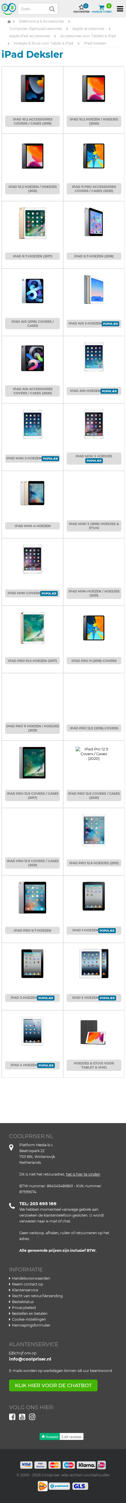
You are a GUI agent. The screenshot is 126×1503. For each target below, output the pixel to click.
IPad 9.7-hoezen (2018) (94, 256)
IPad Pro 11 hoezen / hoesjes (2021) (32, 728)
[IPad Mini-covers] (32, 556)
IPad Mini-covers (24, 593)
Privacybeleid (24, 1307)
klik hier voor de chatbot (53, 1385)
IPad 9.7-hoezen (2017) (32, 256)
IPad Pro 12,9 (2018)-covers (94, 728)
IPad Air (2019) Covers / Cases (32, 324)
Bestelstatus (23, 1302)
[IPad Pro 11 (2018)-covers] (94, 625)
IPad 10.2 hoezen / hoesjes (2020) (94, 121)
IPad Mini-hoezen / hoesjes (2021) (94, 593)
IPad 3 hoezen (85, 998)
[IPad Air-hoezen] (94, 353)
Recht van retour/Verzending (37, 1296)
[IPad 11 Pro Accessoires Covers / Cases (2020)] (94, 153)
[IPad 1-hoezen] (94, 893)
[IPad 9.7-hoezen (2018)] (94, 219)
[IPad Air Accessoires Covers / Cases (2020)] (32, 355)
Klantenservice (25, 1290)
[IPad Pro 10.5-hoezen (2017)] (32, 625)
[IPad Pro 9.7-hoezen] (32, 895)
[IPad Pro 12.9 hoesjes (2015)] (94, 827)
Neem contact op (27, 1284)
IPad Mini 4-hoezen (33, 526)
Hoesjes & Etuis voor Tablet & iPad (94, 1065)
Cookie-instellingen (29, 1319)
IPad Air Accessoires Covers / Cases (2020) (32, 391)
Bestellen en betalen (29, 1313)
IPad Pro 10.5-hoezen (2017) (32, 661)
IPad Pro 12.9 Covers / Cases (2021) (33, 863)
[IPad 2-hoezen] (32, 960)
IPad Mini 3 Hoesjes (94, 456)
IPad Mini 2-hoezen (24, 458)
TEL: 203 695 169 (38, 1203)
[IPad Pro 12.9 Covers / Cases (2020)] (94, 751)
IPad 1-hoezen (85, 930)
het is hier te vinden (83, 1174)
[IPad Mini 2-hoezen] (32, 421)
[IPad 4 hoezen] (32, 1028)
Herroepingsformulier (31, 1325)
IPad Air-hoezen (85, 391)
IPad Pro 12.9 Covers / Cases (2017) (33, 796)
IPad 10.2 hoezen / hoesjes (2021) (32, 189)
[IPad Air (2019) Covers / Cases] (32, 288)
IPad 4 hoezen (24, 1065)
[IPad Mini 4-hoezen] (32, 490)
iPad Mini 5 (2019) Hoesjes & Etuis (94, 526)
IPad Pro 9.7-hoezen (32, 930)
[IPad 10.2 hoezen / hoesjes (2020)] (94, 86)
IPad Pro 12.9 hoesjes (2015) (94, 863)
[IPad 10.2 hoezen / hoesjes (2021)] (32, 153)
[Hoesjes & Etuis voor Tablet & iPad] (94, 1030)
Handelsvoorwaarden (31, 1278)
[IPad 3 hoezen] (94, 960)
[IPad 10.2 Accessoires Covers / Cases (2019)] (32, 86)
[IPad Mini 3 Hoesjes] (94, 421)
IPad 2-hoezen (24, 998)
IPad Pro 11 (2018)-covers (94, 661)
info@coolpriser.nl (30, 1359)
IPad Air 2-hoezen (85, 323)
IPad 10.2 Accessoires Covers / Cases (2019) (32, 121)
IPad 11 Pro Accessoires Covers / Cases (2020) (94, 189)
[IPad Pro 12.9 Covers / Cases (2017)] (32, 760)
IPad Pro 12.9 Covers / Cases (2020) (94, 796)
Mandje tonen (101, 8)
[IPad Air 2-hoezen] (94, 286)
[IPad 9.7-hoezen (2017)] (32, 220)
